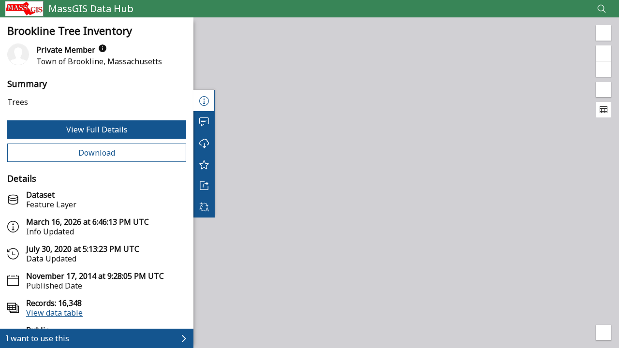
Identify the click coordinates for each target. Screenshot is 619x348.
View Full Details (97, 129)
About (204, 100)
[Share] (204, 185)
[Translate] (204, 207)
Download (96, 152)
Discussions (204, 121)
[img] (102, 48)
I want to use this (37, 338)
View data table (54, 312)
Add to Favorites (204, 164)
